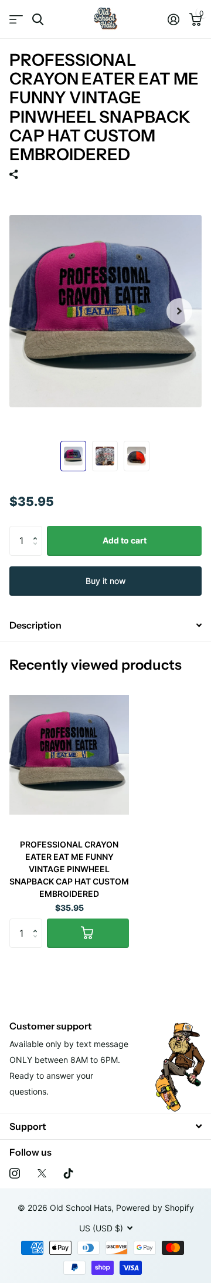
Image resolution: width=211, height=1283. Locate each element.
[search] (37, 19)
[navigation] (73, 456)
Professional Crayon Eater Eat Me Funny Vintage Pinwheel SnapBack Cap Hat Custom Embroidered (69, 869)
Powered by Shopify (155, 1208)
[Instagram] (14, 1173)
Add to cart (125, 540)
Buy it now (106, 581)
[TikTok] (68, 1173)
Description (35, 625)
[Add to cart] (88, 933)
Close (105, 1126)
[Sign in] (173, 19)
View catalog (16, 20)
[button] (38, 530)
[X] (42, 1173)
